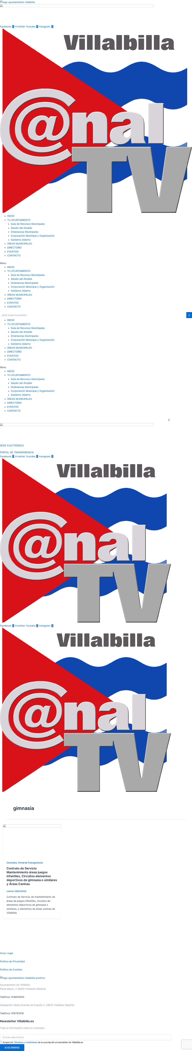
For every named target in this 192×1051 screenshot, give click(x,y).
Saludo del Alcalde (21, 227)
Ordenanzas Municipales (24, 231)
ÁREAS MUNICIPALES (19, 243)
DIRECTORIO (14, 247)
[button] (96, 263)
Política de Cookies (11, 969)
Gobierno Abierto (21, 239)
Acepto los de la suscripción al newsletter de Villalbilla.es (43, 1042)
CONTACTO (14, 255)
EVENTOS (12, 251)
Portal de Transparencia (30, 862)
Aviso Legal (6, 953)
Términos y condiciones (25, 1042)
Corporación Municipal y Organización (32, 235)
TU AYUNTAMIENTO (18, 219)
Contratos (12, 862)
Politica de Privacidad (12, 961)
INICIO (10, 215)
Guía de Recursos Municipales (28, 223)
